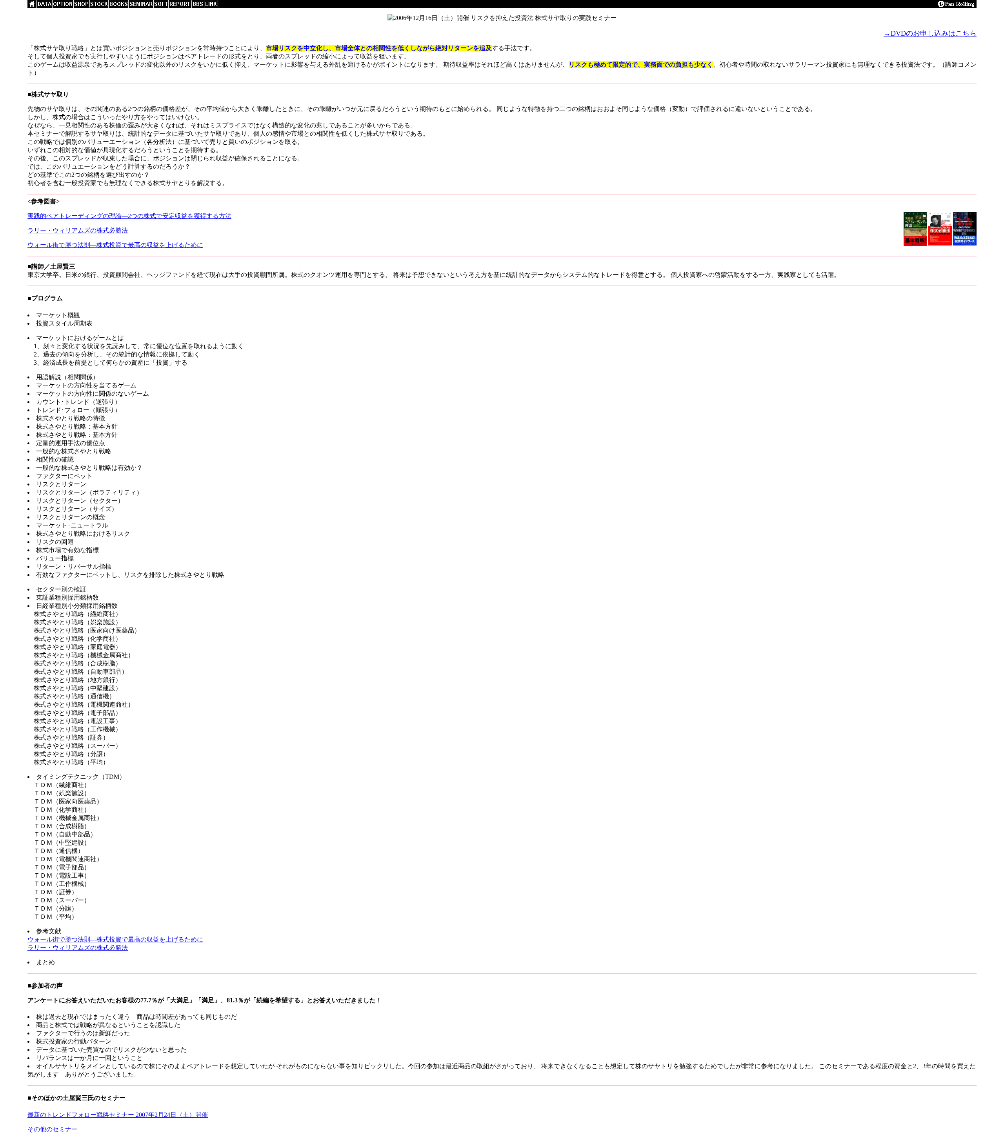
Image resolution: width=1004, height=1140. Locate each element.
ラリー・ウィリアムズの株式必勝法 (77, 230)
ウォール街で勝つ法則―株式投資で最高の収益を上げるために (115, 245)
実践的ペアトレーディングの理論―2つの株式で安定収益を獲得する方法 (129, 216)
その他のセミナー (52, 1129)
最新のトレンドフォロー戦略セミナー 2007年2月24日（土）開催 (117, 1114)
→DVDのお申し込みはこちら (930, 33)
